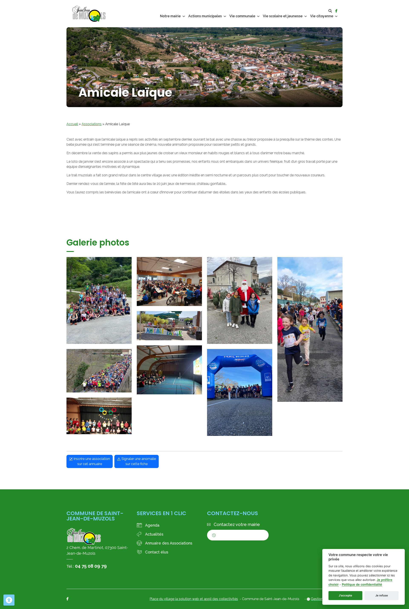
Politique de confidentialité (362, 584)
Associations (92, 124)
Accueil (72, 124)
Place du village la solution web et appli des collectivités (194, 599)
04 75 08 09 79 (91, 566)
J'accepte (345, 595)
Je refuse (381, 595)
